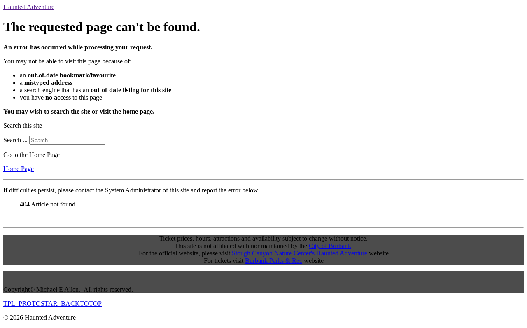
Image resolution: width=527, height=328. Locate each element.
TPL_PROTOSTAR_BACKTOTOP (52, 303)
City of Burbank (330, 245)
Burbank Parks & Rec (273, 260)
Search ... (15, 139)
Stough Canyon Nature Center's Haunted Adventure (299, 253)
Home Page (18, 168)
